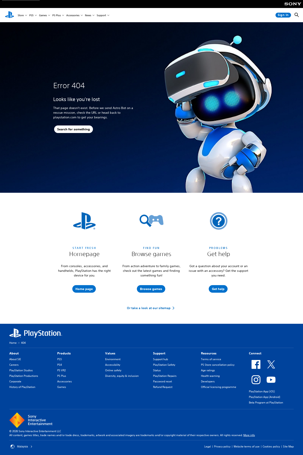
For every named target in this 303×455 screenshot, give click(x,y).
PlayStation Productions (23, 376)
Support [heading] (159, 353)
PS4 (59, 365)
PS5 (31, 15)
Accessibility (112, 365)
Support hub (160, 359)
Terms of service (211, 359)
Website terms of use (247, 446)
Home (13, 343)
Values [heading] (110, 353)
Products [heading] (64, 353)
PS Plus (56, 15)
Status (157, 370)
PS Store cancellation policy (217, 365)
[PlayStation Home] (9, 15)
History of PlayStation (22, 387)
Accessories (72, 15)
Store (21, 15)
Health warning (210, 376)
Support (101, 15)
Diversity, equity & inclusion (122, 376)
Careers (14, 365)
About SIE (15, 359)
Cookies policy (271, 446)
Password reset (162, 381)
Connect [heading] (255, 353)
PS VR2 (61, 370)
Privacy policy (222, 446)
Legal (207, 446)
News (88, 15)
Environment (112, 359)
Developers (208, 381)
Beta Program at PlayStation (266, 402)
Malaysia (22, 446)
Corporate (15, 381)
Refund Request (162, 387)
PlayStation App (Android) (264, 397)
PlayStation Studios (21, 370)
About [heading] (14, 353)
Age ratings (208, 370)
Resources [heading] (208, 353)
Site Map (288, 446)
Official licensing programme (218, 387)
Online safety (113, 370)
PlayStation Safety (164, 365)
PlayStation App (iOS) (262, 391)
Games (43, 15)
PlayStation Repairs (165, 376)
